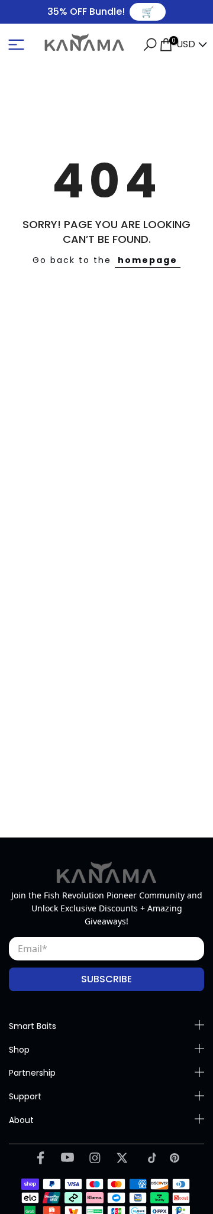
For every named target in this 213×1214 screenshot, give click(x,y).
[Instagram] (95, 1157)
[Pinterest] (174, 1158)
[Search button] (150, 45)
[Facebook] (40, 1157)
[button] (16, 44)
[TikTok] (149, 1157)
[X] (122, 1157)
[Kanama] (107, 872)
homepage (148, 260)
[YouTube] (68, 1157)
